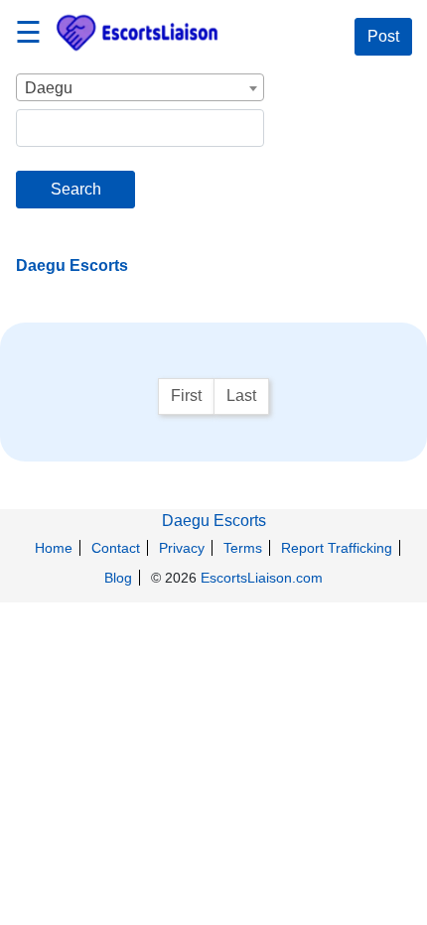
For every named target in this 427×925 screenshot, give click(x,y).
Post (383, 36)
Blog (118, 578)
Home (53, 548)
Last (241, 395)
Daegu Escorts (214, 520)
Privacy (182, 548)
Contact (115, 548)
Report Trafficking (336, 548)
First (186, 395)
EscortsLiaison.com (262, 578)
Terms (242, 548)
